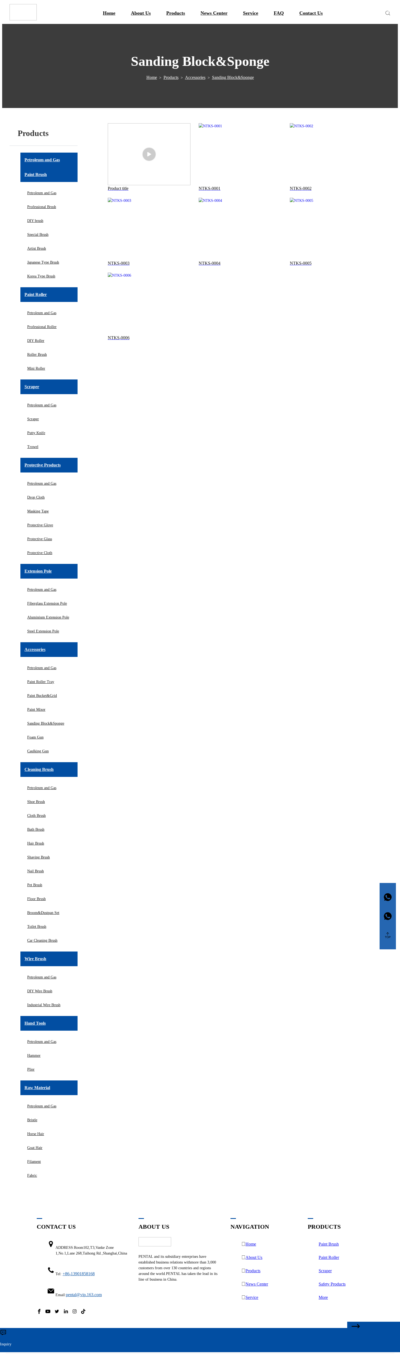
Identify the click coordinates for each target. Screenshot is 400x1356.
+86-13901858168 (79, 1273)
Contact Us (311, 13)
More (323, 1297)
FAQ (279, 13)
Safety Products (332, 1284)
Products (175, 13)
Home (109, 13)
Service (250, 13)
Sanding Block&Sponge (233, 77)
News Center (214, 13)
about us (141, 13)
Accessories (195, 77)
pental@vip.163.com (84, 1294)
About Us (253, 1257)
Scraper (325, 1270)
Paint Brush (329, 1244)
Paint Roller (329, 1257)
